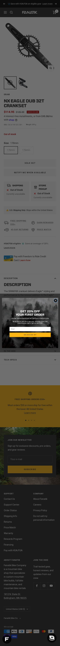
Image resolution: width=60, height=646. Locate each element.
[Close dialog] (55, 300)
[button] (51, 638)
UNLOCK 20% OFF (30, 335)
